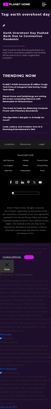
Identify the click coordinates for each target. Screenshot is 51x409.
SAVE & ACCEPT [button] (8, 407)
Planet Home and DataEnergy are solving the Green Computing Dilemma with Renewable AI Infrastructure (24, 99)
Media (25, 165)
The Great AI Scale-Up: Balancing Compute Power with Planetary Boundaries (25, 109)
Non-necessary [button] (8, 368)
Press (42, 170)
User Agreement (41, 214)
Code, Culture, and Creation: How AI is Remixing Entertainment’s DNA (22, 128)
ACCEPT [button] (29, 257)
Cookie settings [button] (12, 257)
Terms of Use (42, 160)
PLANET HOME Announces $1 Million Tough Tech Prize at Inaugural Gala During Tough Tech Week (25, 87)
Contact (25, 160)
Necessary (8, 338)
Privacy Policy (42, 165)
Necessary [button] (6, 334)
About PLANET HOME (25, 155)
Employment (25, 170)
